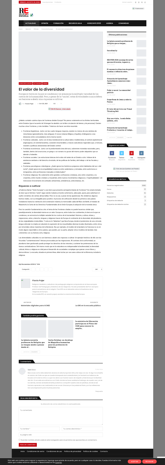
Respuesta (99, 391)
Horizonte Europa (26, 83)
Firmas (45, 83)
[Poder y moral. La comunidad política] (141, 92)
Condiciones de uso (54, 451)
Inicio (23, 451)
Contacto (57, 2)
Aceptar (134, 461)
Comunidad (124, 23)
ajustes (58, 463)
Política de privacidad (72, 451)
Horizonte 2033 (94, 23)
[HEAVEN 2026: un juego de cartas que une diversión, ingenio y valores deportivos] (141, 62)
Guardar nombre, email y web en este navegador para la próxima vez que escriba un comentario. (59, 440)
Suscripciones (47, 2)
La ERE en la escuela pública (88, 305)
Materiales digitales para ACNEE (35, 305)
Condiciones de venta (35, 451)
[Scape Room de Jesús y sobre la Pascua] (141, 102)
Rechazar (149, 461)
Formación (58, 23)
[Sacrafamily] (141, 53)
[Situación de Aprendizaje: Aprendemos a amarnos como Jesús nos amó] (141, 81)
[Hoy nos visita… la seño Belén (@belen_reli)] (141, 121)
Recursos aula (75, 23)
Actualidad (30, 23)
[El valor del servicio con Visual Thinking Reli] (141, 111)
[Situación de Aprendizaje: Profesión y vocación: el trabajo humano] (141, 130)
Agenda (109, 23)
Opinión (44, 23)
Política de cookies (90, 451)
